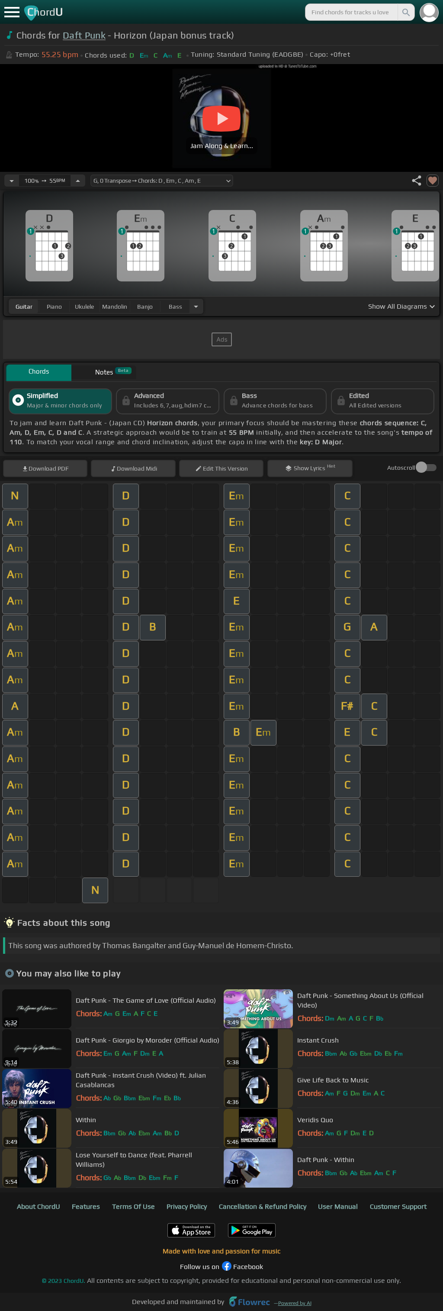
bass (175, 306)
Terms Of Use (133, 1206)
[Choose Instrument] (195, 306)
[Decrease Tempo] (11, 180)
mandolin (114, 306)
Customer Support (398, 1206)
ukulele (84, 306)
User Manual (338, 1206)
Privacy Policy (187, 1206)
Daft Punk (84, 35)
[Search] (405, 12)
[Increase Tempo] (78, 180)
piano (54, 306)
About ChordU (38, 1206)
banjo (145, 306)
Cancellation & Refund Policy (262, 1206)
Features (86, 1206)
